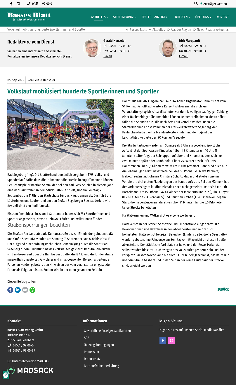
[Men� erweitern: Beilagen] (190, 17)
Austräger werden (215, 4)
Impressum (91, 352)
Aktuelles (158, 30)
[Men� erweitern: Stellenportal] (136, 17)
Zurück (223, 290)
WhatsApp (32, 290)
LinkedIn (18, 290)
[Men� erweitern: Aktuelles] (108, 17)
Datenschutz (92, 359)
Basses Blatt (138, 30)
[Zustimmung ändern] (6, 375)
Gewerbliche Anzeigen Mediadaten (107, 331)
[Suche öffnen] (196, 3)
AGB (86, 338)
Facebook (10, 290)
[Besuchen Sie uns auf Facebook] (11, 3)
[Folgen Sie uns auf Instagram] (18, 3)
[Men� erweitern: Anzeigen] (169, 17)
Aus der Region (181, 30)
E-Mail (107, 56)
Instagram (171, 340)
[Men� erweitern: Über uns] (211, 17)
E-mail (25, 290)
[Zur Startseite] (29, 17)
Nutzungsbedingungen (99, 345)
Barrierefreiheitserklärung (101, 366)
